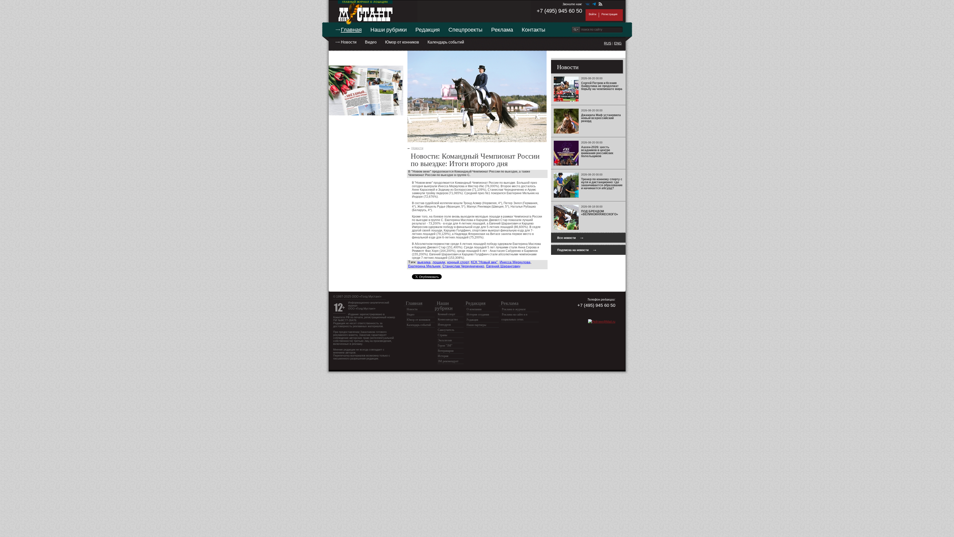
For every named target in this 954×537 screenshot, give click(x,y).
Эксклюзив (445, 340)
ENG (618, 43)
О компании (474, 309)
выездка (424, 262)
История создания (478, 314)
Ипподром (444, 324)
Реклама (502, 30)
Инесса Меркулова (515, 262)
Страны (442, 335)
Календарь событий (446, 42)
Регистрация (609, 14)
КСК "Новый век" (484, 262)
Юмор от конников (402, 42)
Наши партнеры (476, 325)
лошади (439, 262)
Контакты (533, 30)
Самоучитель (446, 330)
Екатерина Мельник (424, 266)
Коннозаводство (448, 319)
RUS (607, 43)
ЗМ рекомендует (448, 361)
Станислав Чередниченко (463, 266)
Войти (592, 14)
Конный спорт (446, 314)
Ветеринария (446, 351)
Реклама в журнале (514, 309)
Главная (351, 30)
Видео (371, 42)
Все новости (570, 237)
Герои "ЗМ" (445, 345)
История (443, 356)
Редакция (427, 30)
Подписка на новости (577, 249)
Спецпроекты (465, 30)
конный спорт (458, 262)
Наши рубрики (388, 30)
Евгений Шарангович (503, 266)
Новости (349, 42)
